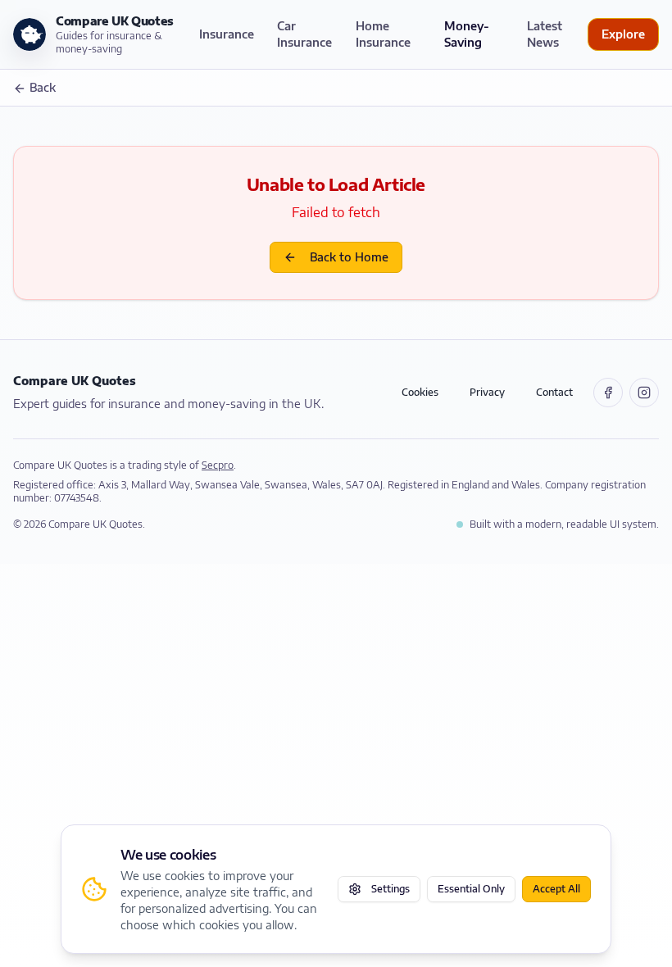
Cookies (420, 392)
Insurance (226, 34)
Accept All (556, 889)
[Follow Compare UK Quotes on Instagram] (644, 392)
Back (43, 87)
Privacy (487, 392)
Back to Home (349, 257)
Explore (623, 34)
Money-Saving (466, 34)
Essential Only (471, 889)
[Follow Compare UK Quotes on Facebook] (608, 392)
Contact (554, 392)
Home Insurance (383, 34)
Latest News (544, 34)
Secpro (218, 465)
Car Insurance (304, 34)
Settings (390, 889)
